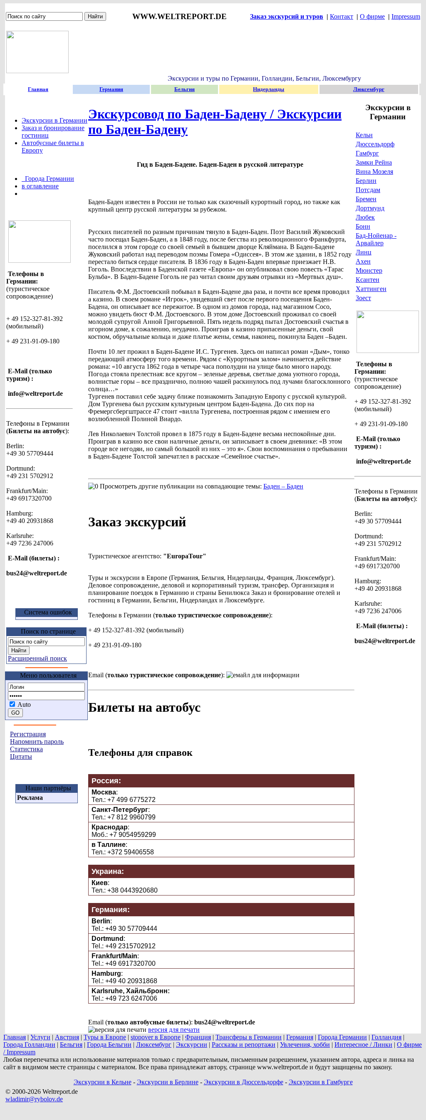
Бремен (366, 198)
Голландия (386, 1037)
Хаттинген (371, 288)
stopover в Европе (156, 1037)
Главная (14, 1037)
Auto (23, 704)
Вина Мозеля (374, 171)
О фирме (372, 16)
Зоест (363, 297)
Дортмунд (370, 208)
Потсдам (368, 189)
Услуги (40, 1037)
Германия (299, 1037)
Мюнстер (369, 270)
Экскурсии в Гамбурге (321, 1081)
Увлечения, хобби (305, 1044)
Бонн (363, 226)
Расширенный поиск (37, 658)
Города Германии (48, 178)
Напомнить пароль (37, 741)
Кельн (364, 134)
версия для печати (174, 1029)
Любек (365, 217)
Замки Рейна (374, 162)
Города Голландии (29, 1044)
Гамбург (367, 153)
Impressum (405, 16)
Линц (364, 252)
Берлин (366, 180)
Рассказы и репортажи (243, 1044)
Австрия (67, 1037)
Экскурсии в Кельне (102, 1081)
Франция (198, 1037)
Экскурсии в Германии (54, 120)
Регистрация (28, 734)
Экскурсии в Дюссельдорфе (243, 1081)
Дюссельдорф (375, 144)
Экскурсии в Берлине (167, 1081)
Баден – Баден (283, 486)
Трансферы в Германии (248, 1037)
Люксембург (153, 1044)
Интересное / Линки (363, 1044)
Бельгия (71, 1044)
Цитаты (21, 756)
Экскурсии (191, 1044)
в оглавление (40, 186)
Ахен (363, 261)
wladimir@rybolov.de (34, 1099)
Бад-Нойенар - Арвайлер (376, 239)
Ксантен (367, 279)
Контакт (341, 16)
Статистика (26, 748)
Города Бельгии (109, 1044)
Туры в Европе (105, 1037)
